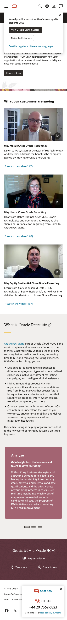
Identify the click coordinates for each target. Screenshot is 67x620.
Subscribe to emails (13, 599)
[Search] (40, 6)
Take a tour (21, 567)
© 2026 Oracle (11, 588)
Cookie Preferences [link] (13, 594)
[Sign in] (54, 6)
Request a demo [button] (13, 73)
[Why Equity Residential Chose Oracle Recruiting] (33, 261)
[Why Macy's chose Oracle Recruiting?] (33, 124)
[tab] (27, 526)
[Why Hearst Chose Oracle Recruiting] (33, 191)
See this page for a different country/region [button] (31, 46)
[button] (6, 6)
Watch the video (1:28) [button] (20, 236)
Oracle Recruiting (14, 343)
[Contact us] (61, 6)
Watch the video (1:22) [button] (20, 166)
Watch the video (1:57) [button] (20, 303)
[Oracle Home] (14, 6)
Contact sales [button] (49, 567)
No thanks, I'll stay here (21, 38)
